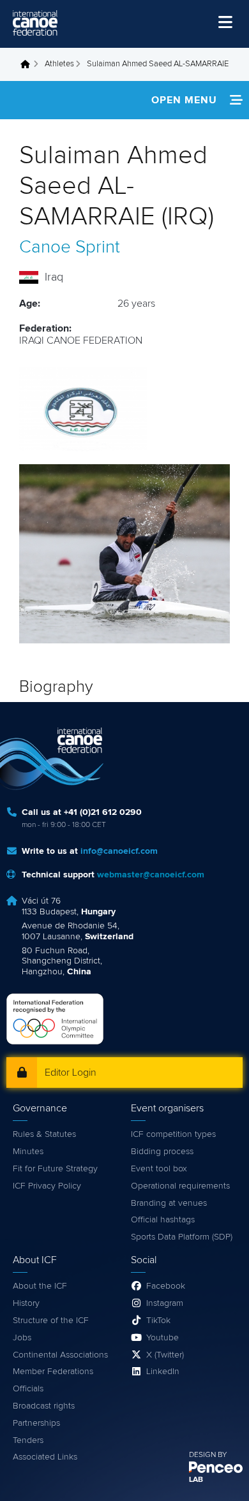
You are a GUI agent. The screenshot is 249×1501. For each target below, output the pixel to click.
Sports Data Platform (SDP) (181, 1237)
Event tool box (159, 1168)
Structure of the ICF (51, 1320)
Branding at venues (169, 1203)
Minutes (28, 1151)
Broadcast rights (44, 1406)
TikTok (158, 1320)
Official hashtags (163, 1219)
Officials (28, 1388)
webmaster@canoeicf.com (150, 874)
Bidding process (162, 1151)
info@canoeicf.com (119, 851)
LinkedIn (162, 1371)
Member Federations (53, 1371)
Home (28, 64)
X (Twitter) (165, 1355)
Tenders (28, 1440)
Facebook (165, 1286)
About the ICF (40, 1286)
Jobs (22, 1337)
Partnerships (36, 1423)
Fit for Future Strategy (55, 1168)
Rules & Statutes (44, 1134)
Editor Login (70, 1072)
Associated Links (45, 1457)
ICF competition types (173, 1134)
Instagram (164, 1303)
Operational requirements (180, 1186)
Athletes (59, 64)
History (26, 1303)
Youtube (162, 1337)
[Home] (35, 23)
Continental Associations (60, 1355)
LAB (196, 1480)
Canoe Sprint (69, 247)
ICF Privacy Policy (47, 1186)
